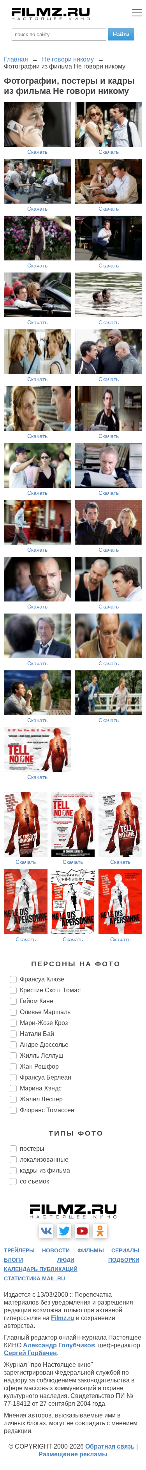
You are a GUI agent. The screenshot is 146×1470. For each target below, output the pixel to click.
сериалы (125, 1250)
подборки (123, 1260)
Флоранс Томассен (47, 1110)
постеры (32, 1148)
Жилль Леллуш (41, 1055)
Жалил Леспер (41, 1099)
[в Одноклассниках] (100, 1231)
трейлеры (19, 1250)
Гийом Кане (36, 1001)
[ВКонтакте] (46, 1231)
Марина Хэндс (41, 1088)
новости (56, 1250)
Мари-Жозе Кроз (44, 1023)
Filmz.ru (62, 1318)
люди (65, 1260)
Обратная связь (110, 1446)
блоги (13, 1260)
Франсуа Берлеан (45, 1077)
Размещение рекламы (73, 1454)
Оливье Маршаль (45, 1012)
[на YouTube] (82, 1231)
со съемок (34, 1181)
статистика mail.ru (34, 1278)
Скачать (37, 152)
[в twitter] (64, 1231)
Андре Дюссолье (44, 1044)
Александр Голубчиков (59, 1345)
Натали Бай (37, 1033)
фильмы (90, 1250)
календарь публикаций (40, 1269)
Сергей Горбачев (30, 1353)
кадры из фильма (45, 1170)
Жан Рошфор (39, 1066)
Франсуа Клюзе (42, 979)
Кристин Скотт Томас (50, 990)
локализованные (44, 1159)
